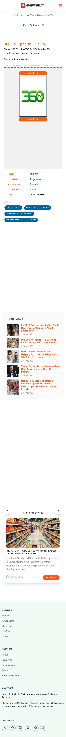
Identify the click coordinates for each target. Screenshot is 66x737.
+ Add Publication (10, 676)
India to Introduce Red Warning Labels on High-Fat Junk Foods (38, 341)
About (5, 655)
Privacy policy (8, 665)
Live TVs (30, 15)
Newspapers (8, 621)
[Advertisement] (41, 145)
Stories (5, 616)
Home (19, 15)
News (40, 15)
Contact (6, 670)
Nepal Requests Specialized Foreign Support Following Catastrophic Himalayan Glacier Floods (39, 385)
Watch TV (33, 73)
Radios (5, 637)
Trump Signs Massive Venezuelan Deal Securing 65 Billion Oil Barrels (40, 369)
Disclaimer (7, 660)
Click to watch (37, 194)
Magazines (7, 626)
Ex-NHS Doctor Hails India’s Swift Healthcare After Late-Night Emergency (40, 328)
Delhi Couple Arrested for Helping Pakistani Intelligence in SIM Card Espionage (39, 354)
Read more (51, 577)
